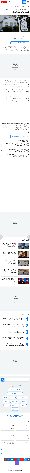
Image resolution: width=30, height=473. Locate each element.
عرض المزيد (26, 454)
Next (27, 432)
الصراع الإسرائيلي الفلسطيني (15, 394)
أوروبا (27, 425)
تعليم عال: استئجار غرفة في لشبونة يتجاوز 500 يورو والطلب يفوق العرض (17, 144)
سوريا (6, 405)
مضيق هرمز (14, 405)
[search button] (2, 380)
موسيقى (15, 409)
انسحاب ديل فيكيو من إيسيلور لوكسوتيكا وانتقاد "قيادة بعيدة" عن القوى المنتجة (17, 155)
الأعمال (27, 429)
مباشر (4, 2)
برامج (13, 439)
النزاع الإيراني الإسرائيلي (15, 390)
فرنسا (5, 397)
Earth (12, 429)
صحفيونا (27, 442)
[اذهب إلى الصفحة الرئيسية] (24, 2)
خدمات (27, 450)
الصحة (12, 432)
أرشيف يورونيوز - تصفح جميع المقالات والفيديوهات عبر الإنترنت (8, 443)
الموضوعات (26, 422)
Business (24, 6)
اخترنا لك (25, 240)
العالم (13, 425)
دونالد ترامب (14, 401)
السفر (28, 435)
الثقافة (12, 435)
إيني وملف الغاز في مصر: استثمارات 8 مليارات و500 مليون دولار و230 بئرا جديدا (17, 150)
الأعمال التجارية (17, 6)
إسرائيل (23, 401)
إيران (12, 397)
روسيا (6, 401)
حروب (23, 405)
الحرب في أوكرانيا (22, 397)
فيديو (27, 439)
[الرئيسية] (28, 6)
